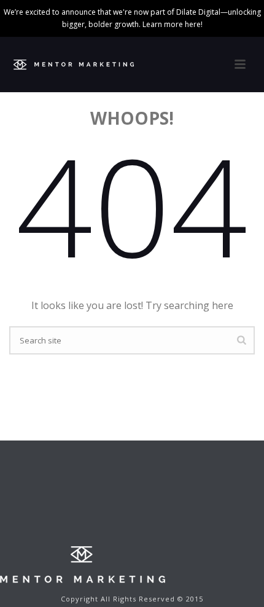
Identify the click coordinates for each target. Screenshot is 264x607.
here (193, 24)
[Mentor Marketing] (82, 564)
